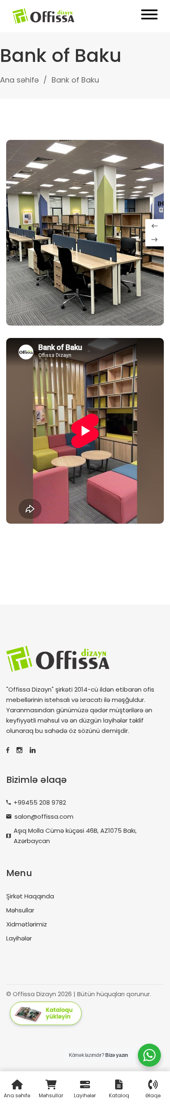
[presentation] (154, 226)
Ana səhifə (19, 80)
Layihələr (19, 938)
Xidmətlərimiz (26, 924)
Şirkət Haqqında (30, 896)
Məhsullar (20, 910)
